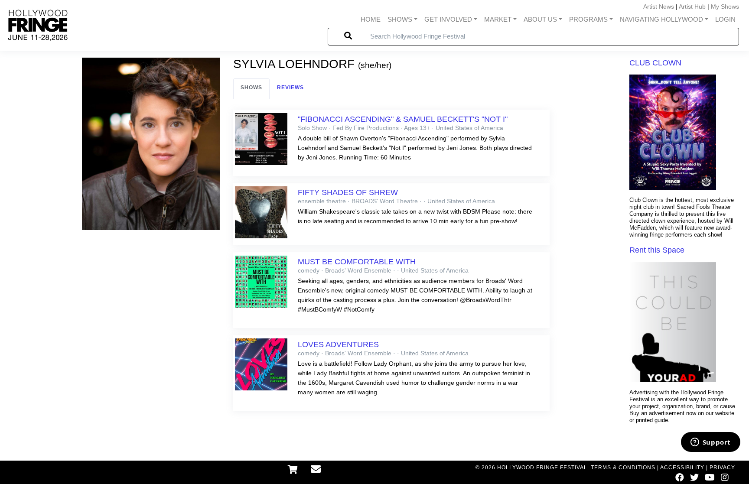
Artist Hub (692, 6)
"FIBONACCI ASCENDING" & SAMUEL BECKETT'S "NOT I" (403, 119)
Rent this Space (656, 250)
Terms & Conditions (623, 468)
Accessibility (682, 468)
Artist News (658, 6)
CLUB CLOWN (655, 62)
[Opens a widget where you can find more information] (710, 443)
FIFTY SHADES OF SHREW (348, 192)
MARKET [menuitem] (497, 19)
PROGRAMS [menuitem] (588, 19)
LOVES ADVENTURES (338, 344)
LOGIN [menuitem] (725, 19)
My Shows (725, 6)
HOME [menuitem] (371, 19)
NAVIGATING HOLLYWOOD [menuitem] (661, 19)
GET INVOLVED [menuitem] (448, 19)
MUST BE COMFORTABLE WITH (357, 261)
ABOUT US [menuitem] (540, 19)
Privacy (722, 468)
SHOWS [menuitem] (400, 19)
